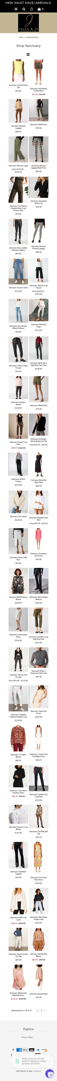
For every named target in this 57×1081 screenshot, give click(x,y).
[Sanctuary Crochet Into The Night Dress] (38, 738)
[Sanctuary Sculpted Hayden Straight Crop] (18, 698)
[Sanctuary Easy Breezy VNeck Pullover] (18, 311)
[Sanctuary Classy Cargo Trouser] (18, 349)
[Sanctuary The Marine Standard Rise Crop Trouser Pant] (18, 190)
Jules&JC (37, 1071)
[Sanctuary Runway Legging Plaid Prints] (38, 149)
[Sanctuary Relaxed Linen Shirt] (38, 502)
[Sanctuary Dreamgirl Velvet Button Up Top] (38, 425)
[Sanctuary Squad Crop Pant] (18, 426)
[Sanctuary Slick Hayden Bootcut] (38, 581)
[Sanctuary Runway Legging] (18, 111)
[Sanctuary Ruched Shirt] (38, 978)
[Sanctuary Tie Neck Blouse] (18, 738)
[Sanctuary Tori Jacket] (18, 502)
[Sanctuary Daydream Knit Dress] (38, 539)
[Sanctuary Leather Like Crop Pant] (38, 778)
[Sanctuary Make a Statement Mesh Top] (38, 657)
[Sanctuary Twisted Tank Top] (18, 70)
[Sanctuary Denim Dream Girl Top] (18, 939)
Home (21, 37)
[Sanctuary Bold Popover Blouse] (18, 581)
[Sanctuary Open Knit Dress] (38, 696)
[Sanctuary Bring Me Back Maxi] (38, 464)
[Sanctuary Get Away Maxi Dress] (38, 858)
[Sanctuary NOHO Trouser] (18, 464)
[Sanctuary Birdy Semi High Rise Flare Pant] (38, 348)
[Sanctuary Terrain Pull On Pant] (18, 659)
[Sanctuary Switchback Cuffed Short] (38, 72)
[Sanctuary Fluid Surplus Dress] (18, 619)
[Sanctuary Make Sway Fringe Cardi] (38, 901)
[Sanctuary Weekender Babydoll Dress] (18, 977)
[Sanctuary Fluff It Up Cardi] (18, 901)
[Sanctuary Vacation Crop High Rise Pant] (38, 621)
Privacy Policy (27, 1037)
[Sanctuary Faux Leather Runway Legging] (18, 232)
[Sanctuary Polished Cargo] (38, 310)
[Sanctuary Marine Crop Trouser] (38, 270)
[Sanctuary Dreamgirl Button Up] (38, 187)
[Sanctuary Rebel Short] (38, 389)
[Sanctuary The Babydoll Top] (38, 816)
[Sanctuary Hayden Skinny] (18, 387)
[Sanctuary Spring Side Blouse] (38, 939)
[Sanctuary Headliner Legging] (18, 855)
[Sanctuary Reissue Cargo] (18, 149)
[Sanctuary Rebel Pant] (38, 110)
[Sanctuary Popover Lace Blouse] (18, 814)
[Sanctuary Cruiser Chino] (18, 271)
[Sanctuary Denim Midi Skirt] (18, 541)
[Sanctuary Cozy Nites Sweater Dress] (18, 776)
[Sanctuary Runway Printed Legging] (38, 231)
